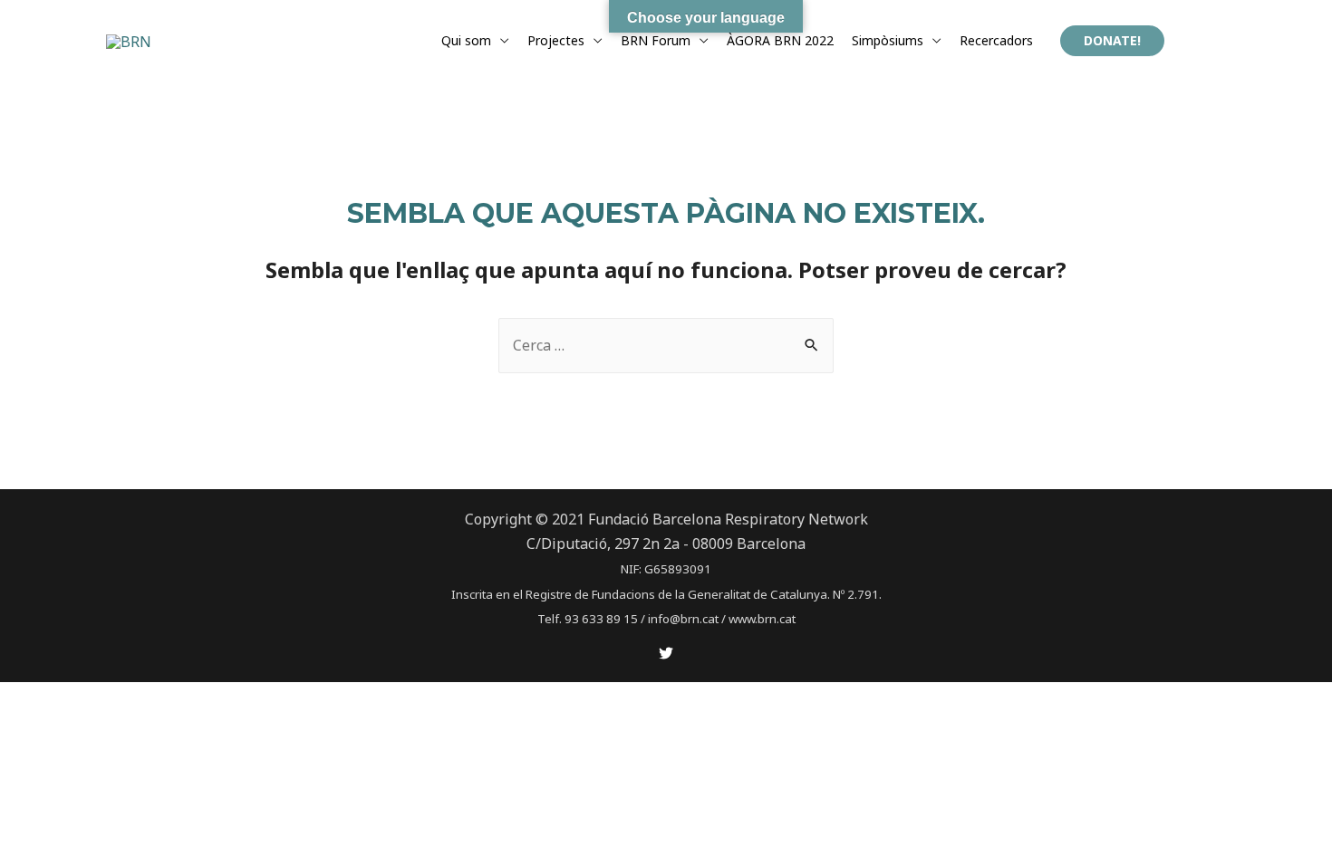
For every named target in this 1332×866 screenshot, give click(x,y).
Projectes (555, 40)
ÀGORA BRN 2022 (780, 40)
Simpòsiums (887, 40)
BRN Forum (655, 40)
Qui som (466, 40)
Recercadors (996, 40)
